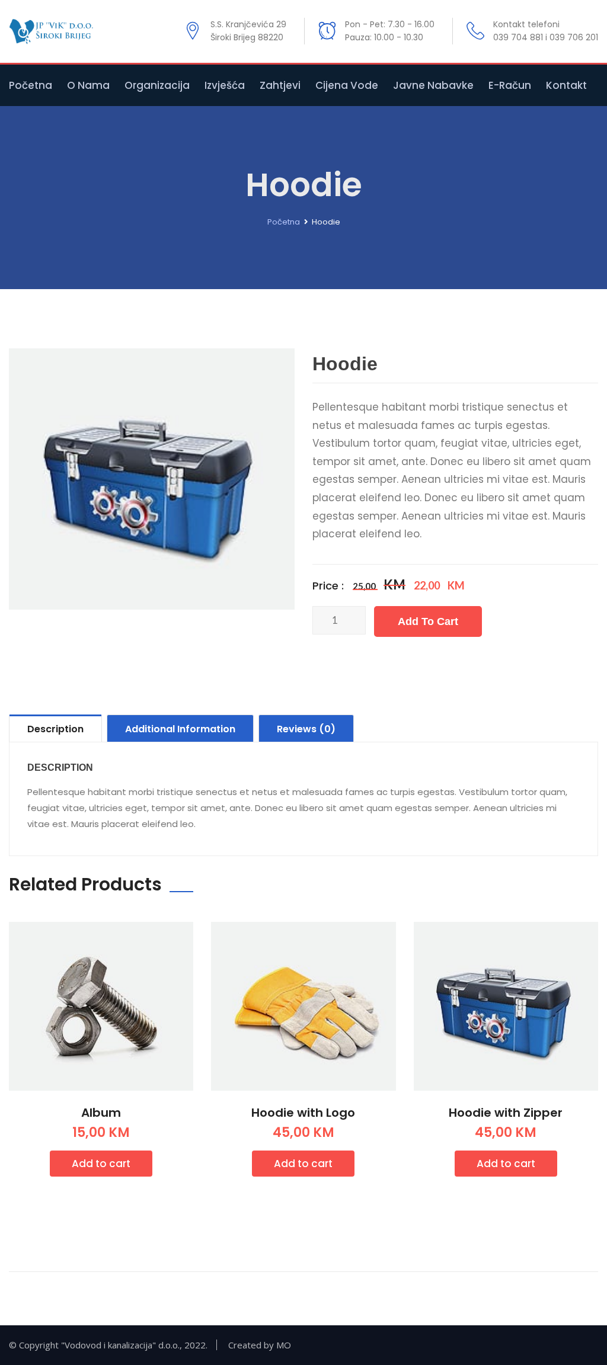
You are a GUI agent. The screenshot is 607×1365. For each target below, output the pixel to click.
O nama (88, 85)
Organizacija (157, 85)
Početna (30, 85)
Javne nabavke (433, 85)
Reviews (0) (306, 729)
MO (283, 1345)
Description (55, 729)
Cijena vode (346, 85)
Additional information (180, 729)
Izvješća (225, 85)
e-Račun (509, 85)
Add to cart (428, 621)
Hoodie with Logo (303, 1112)
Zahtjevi (280, 85)
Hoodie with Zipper (506, 1112)
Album (101, 1112)
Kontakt (566, 85)
